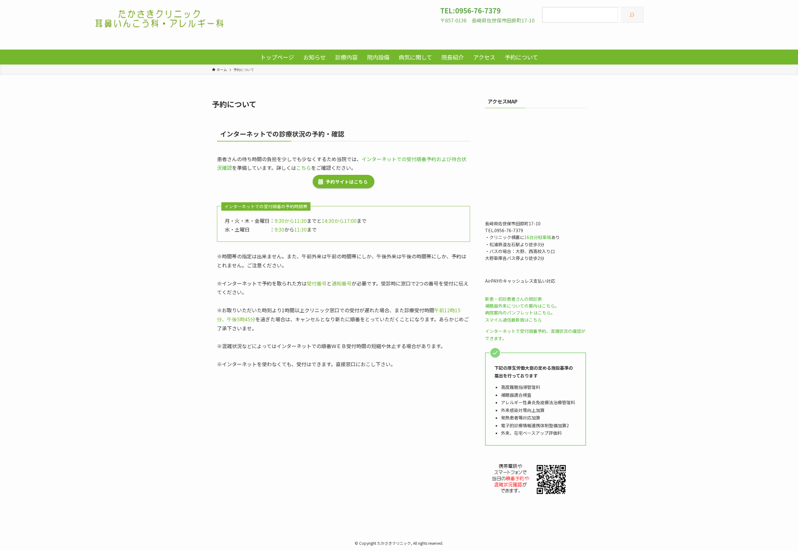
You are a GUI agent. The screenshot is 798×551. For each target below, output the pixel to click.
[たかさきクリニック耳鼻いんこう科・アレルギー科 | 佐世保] (159, 18)
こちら (303, 167)
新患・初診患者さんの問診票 (513, 299)
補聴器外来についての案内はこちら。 (522, 306)
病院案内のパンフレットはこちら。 (520, 312)
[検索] (632, 14)
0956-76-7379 (478, 10)
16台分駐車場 (537, 237)
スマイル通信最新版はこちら (513, 320)
